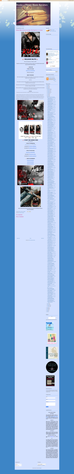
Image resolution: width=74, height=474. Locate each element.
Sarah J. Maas (50, 62)
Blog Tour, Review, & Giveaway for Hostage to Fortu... (51, 140)
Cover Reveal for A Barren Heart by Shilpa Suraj (51, 237)
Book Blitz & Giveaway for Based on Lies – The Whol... (51, 293)
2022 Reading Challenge (51, 76)
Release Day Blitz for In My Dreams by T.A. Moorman (50, 288)
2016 (47, 310)
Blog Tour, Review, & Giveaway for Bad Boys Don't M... (51, 240)
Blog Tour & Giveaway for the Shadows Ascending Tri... (50, 278)
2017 (47, 309)
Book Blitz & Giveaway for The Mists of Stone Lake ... (51, 169)
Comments (17, 465)
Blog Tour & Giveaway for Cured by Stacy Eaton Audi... (51, 255)
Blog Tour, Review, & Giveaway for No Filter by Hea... (51, 121)
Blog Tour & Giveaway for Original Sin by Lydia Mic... (51, 290)
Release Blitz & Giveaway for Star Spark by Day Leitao (51, 148)
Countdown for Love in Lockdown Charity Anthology (51, 106)
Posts (17, 464)
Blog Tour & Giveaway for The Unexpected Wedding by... (50, 195)
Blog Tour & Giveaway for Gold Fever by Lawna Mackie (51, 265)
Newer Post (18, 238)
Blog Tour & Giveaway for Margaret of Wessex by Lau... (51, 156)
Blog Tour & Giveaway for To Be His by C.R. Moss (51, 266)
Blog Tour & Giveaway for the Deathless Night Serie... (50, 249)
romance (23, 212)
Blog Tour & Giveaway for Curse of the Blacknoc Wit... (51, 253)
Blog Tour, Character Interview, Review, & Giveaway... (51, 202)
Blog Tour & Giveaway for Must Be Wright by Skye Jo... (51, 114)
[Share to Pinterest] (30, 211)
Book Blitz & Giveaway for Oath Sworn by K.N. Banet (51, 210)
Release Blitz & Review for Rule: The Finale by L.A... (51, 244)
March (48, 304)
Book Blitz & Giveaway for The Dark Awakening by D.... (51, 163)
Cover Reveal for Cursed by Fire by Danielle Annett (51, 166)
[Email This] (27, 211)
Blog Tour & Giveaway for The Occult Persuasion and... (50, 174)
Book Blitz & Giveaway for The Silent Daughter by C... (51, 292)
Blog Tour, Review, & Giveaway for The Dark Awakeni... (51, 108)
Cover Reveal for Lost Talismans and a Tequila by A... (51, 205)
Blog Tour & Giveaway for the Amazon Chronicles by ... (50, 142)
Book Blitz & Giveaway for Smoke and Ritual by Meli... (51, 297)
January (48, 306)
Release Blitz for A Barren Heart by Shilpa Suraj (51, 117)
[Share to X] (28, 211)
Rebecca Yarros (50, 59)
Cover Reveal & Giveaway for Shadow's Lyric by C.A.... (50, 250)
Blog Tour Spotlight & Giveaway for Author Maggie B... (51, 184)
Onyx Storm (49, 58)
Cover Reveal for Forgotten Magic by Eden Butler (51, 159)
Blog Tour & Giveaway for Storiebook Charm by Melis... (51, 234)
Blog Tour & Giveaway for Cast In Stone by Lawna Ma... (51, 122)
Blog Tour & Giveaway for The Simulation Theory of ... (50, 176)
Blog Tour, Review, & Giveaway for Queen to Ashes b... (51, 242)
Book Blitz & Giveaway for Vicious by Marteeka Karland (51, 103)
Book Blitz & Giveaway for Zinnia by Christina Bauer (51, 145)
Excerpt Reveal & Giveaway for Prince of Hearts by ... (51, 281)
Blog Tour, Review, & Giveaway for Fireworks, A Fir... (51, 229)
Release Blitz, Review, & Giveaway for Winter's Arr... (51, 245)
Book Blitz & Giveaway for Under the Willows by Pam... (51, 216)
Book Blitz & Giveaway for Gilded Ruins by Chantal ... (51, 273)
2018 (47, 308)
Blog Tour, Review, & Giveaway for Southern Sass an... (51, 98)
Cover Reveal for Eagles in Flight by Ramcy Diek (51, 129)
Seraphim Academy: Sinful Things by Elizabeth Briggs (51, 150)
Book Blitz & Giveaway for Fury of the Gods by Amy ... (51, 134)
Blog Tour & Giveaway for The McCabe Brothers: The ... (50, 247)
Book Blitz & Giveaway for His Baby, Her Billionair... (51, 211)
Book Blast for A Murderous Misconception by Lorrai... (50, 298)
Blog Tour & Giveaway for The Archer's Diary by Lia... (50, 125)
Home (30, 238)
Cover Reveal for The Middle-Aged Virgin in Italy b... (51, 239)
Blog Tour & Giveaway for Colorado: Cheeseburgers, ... (51, 116)
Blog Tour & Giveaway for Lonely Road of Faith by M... (51, 143)
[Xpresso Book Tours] (52, 358)
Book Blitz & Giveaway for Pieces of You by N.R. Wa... (51, 161)
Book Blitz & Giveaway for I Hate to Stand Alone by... (51, 101)
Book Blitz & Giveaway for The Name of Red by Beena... (51, 138)
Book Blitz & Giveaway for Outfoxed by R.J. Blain (50, 258)
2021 (47, 87)
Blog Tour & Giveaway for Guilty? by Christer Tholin (51, 257)
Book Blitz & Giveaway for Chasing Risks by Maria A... (51, 137)
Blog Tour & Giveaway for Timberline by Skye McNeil (50, 181)
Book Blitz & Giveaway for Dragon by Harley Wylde (51, 283)
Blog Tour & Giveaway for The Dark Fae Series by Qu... (51, 194)
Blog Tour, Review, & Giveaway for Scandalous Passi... (51, 231)
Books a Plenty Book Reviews (32, 4)
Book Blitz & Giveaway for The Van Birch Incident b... (51, 135)
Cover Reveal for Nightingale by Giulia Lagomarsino (51, 158)
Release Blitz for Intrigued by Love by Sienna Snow (51, 127)
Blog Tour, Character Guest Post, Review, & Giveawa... (51, 171)
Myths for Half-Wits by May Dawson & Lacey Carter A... (51, 219)
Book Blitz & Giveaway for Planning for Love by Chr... (51, 262)
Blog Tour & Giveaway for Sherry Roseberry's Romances (51, 124)
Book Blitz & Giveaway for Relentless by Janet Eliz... (50, 218)
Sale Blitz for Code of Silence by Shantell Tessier (51, 224)
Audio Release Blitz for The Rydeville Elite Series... (50, 260)
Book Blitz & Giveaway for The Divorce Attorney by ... (51, 112)
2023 (47, 85)
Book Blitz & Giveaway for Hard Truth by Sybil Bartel (51, 213)
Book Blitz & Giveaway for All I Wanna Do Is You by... (51, 221)
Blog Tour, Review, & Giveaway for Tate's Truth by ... (51, 252)
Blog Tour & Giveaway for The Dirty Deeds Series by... (51, 268)
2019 (47, 307)
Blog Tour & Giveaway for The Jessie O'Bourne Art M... (50, 198)
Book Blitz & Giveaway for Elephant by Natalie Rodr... (50, 164)
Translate (43, 465)
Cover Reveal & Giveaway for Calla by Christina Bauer (51, 206)
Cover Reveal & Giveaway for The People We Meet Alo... (51, 187)
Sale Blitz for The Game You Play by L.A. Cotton (51, 270)
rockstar (20, 212)
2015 (47, 311)
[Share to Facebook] (29, 211)
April (48, 303)
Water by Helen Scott (49, 287)
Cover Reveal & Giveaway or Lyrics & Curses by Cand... (50, 275)
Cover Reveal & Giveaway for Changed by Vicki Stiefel (50, 263)
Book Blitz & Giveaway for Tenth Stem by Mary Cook (51, 100)
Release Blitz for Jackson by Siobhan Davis (50, 130)
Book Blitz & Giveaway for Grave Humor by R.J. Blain (51, 226)
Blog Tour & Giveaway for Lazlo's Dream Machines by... (51, 155)
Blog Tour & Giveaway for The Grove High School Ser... (50, 300)
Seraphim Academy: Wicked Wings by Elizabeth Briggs (51, 151)
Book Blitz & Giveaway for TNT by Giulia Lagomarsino (51, 197)
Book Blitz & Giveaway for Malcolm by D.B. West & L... (51, 104)
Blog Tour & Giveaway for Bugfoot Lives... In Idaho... (51, 236)
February (48, 305)
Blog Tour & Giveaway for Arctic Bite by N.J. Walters (51, 192)
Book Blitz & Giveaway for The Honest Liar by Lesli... (51, 177)
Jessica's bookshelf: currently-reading (52, 51)
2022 (47, 86)
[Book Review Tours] (52, 344)
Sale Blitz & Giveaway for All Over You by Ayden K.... (51, 295)
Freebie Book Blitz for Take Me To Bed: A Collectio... (51, 232)
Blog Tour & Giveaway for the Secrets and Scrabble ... (50, 279)
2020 (47, 88)
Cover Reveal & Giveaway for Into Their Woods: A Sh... (51, 228)
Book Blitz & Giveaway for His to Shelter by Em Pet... (51, 185)
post (18, 212)
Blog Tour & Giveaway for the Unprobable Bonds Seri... (50, 182)
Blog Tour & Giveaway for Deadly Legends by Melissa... (51, 203)
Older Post (42, 238)
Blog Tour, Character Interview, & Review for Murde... (51, 153)
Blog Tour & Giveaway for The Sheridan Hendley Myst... (50, 172)
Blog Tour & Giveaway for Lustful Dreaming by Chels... (51, 132)
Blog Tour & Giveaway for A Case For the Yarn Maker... (51, 276)
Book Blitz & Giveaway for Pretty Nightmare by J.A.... (51, 119)
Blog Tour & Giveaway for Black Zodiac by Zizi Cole (51, 301)
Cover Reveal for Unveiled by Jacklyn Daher (50, 179)
